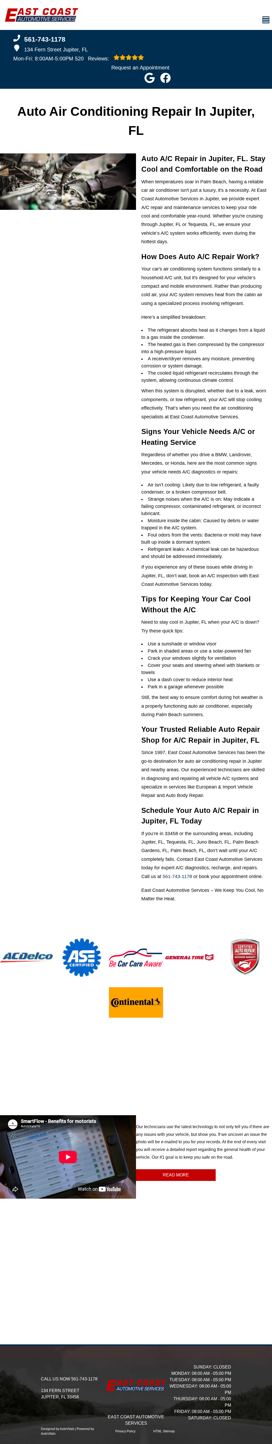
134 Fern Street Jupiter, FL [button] (56, 49)
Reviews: (93, 58)
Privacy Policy (125, 1431)
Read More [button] (176, 1175)
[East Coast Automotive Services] (41, 15)
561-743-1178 (177, 876)
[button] (149, 78)
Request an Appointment (140, 67)
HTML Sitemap (164, 1431)
